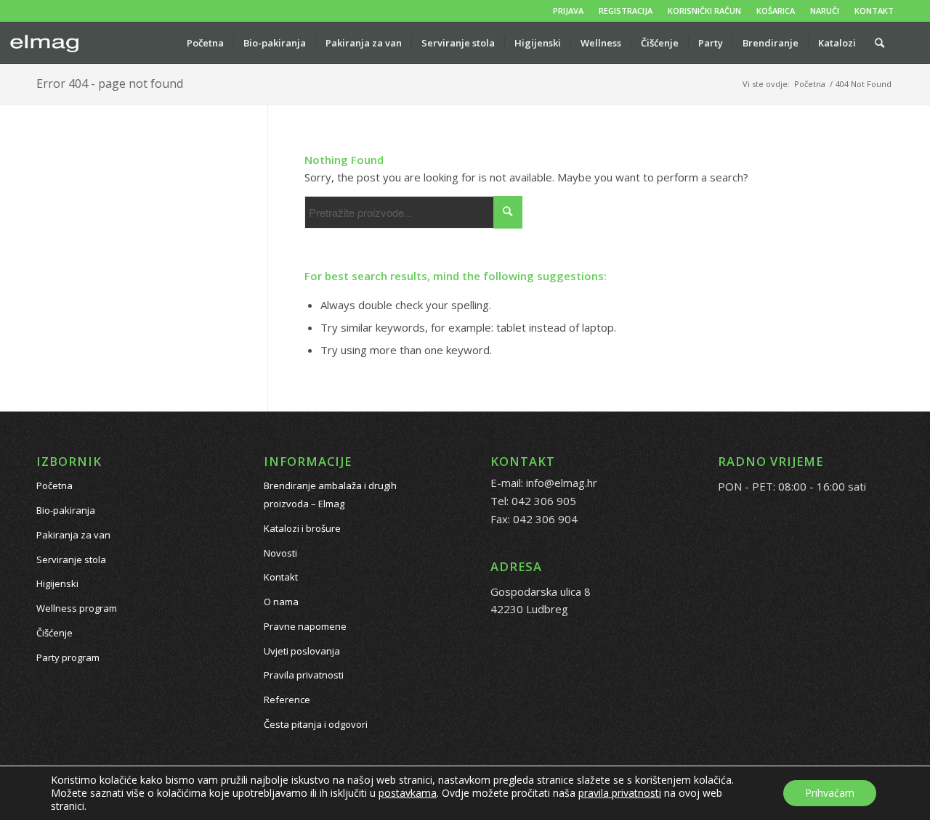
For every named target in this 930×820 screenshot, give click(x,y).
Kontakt (281, 576)
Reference (287, 699)
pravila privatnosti (619, 793)
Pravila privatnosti (304, 674)
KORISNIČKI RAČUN (704, 10)
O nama (281, 601)
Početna (54, 485)
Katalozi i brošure (302, 528)
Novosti (280, 552)
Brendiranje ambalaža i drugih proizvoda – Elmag (330, 494)
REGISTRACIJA (625, 10)
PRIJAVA (568, 10)
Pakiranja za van (73, 534)
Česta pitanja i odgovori (316, 724)
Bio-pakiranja (65, 510)
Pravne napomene (305, 626)
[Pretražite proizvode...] (879, 42)
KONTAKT (874, 10)
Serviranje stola (71, 559)
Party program (68, 657)
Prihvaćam (829, 793)
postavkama (408, 793)
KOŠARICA (775, 10)
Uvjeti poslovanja (302, 650)
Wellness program (76, 608)
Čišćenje (54, 632)
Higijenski (57, 583)
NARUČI (824, 10)
